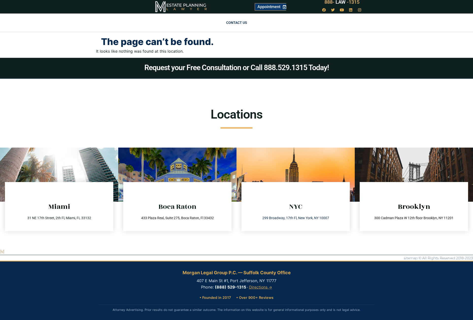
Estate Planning (186, 5)
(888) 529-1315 (230, 287)
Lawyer (189, 9)
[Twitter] (333, 10)
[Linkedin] (351, 10)
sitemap (411, 258)
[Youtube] (342, 10)
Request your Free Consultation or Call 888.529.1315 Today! (236, 67)
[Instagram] (359, 10)
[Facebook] (324, 10)
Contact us (236, 23)
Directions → (260, 287)
